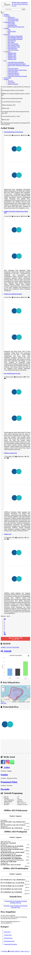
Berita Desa (7, 932)
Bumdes (6, 79)
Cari (24, 9)
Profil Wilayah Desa (13, 19)
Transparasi (7, 51)
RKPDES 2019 (12, 53)
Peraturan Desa (8, 938)
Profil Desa (7, 16)
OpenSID (28, 701)
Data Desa (7, 34)
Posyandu (5, 789)
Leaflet (15, 701)
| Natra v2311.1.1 (25, 951)
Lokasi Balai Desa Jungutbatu (16, 62)
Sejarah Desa (11, 17)
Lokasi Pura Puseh (13, 71)
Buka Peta (3, 703)
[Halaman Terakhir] (5, 634)
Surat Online (7, 77)
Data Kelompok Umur (14, 47)
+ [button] (3, 688)
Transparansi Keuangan (10, 944)
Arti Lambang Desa (13, 20)
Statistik (7, 651)
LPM (9, 30)
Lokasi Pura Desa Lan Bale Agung (17, 70)
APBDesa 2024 (7, 534)
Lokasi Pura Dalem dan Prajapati (16, 64)
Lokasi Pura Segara (13, 68)
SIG (5, 60)
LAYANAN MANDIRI (12, 647)
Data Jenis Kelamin (13, 43)
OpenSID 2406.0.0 (14, 951)
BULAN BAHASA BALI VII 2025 (12, 373)
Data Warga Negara (13, 50)
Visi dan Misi (11, 23)
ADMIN (3, 647)
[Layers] (28, 687)
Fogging (4, 774)
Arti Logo (10, 81)
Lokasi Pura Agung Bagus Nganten (17, 76)
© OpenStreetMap (21, 701)
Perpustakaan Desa (9, 941)
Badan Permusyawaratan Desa (16, 26)
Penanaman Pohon (9, 782)
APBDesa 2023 (12, 59)
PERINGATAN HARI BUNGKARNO (13, 294)
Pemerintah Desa (12, 25)
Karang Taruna (12, 31)
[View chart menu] (28, 656)
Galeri (6, 767)
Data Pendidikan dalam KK (15, 37)
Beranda (6, 14)
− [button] (3, 690)
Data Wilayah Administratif (15, 36)
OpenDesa (5, 951)
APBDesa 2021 (12, 56)
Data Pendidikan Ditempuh (15, 39)
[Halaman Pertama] (5, 619)
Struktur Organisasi (13, 84)
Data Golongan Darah (14, 45)
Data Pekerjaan (12, 40)
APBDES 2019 (12, 54)
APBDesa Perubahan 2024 (10, 453)
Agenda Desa (8, 935)
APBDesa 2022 (12, 57)
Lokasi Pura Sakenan (13, 74)
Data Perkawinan (12, 48)
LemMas (6, 28)
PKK (9, 33)
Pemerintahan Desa (9, 22)
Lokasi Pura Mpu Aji (13, 73)
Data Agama (11, 42)
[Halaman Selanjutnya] (5, 633)
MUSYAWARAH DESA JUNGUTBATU (13, 132)
